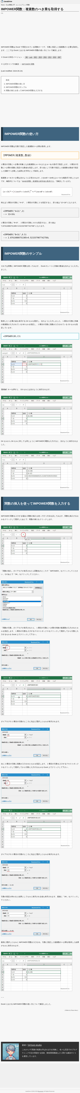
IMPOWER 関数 (28, 64)
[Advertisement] (40, 28)
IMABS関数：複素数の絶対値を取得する (38, 181)
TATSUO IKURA (35, 1045)
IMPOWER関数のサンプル (16, 87)
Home (3, 5)
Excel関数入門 (10, 5)
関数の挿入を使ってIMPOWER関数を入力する (24, 90)
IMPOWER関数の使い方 (15, 84)
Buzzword (40, 1091)
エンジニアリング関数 (23, 5)
